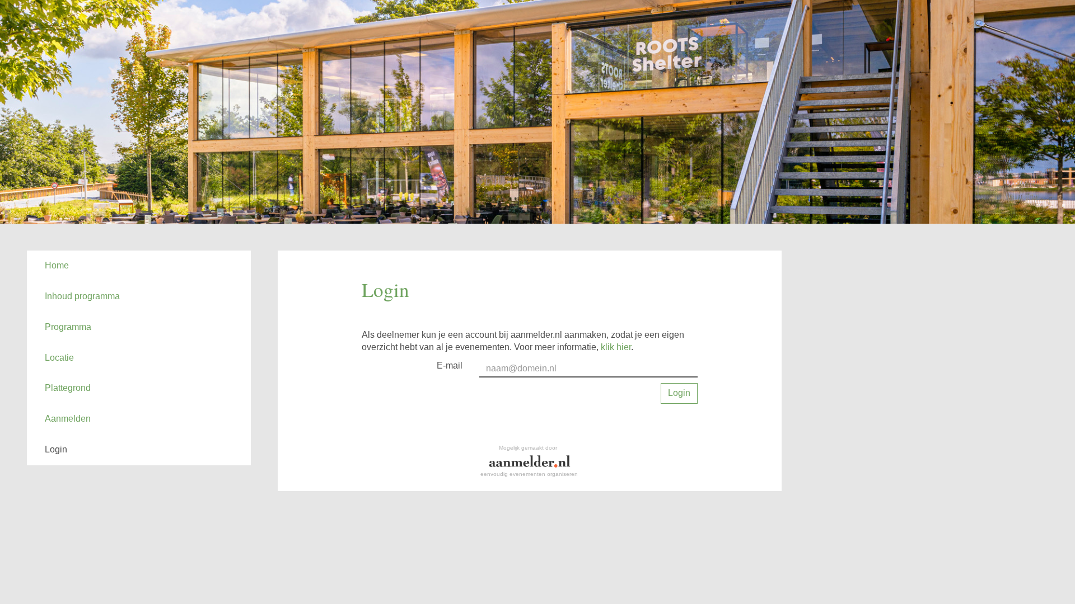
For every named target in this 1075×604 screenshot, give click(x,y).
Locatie (59, 357)
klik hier (616, 347)
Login (56, 449)
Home (57, 265)
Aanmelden (68, 418)
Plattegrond (68, 388)
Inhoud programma (82, 296)
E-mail (449, 365)
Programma (68, 327)
